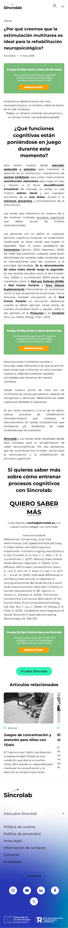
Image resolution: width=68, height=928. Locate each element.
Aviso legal (13, 841)
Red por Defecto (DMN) (47, 281)
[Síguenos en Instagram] (13, 890)
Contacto (11, 855)
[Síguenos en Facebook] (55, 890)
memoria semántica (18, 201)
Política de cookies (20, 827)
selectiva (30, 169)
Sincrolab (10, 438)
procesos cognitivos (50, 217)
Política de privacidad (22, 834)
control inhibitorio (16, 177)
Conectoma (12, 249)
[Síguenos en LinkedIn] (41, 890)
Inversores (12, 862)
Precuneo (37, 313)
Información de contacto (25, 848)
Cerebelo (58, 313)
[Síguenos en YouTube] (27, 890)
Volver (8, 20)
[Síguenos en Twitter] (34, 901)
